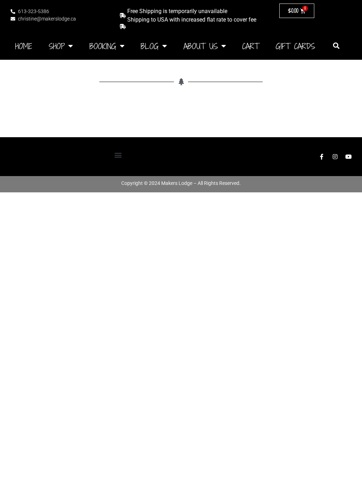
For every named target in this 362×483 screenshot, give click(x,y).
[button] (336, 45)
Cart (250, 46)
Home (23, 46)
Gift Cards (295, 46)
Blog (150, 46)
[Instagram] (335, 156)
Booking (102, 46)
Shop (57, 46)
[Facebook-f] (322, 156)
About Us (200, 46)
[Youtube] (348, 156)
